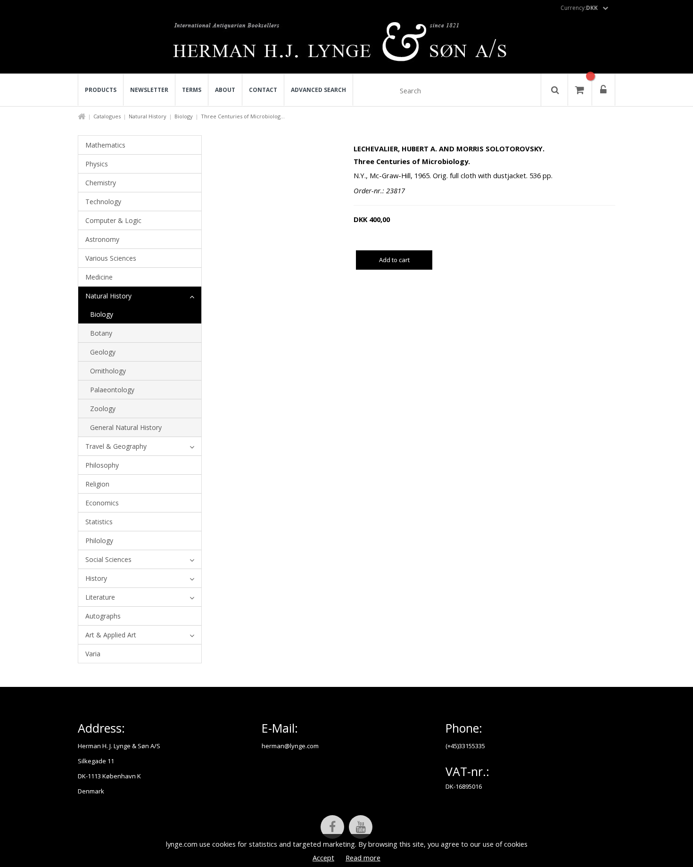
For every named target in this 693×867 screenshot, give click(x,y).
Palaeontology (112, 389)
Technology (103, 201)
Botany (101, 333)
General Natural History (126, 427)
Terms (191, 90)
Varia (92, 653)
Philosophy (102, 465)
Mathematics (105, 144)
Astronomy (102, 239)
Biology (183, 116)
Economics (102, 502)
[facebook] (332, 827)
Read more (363, 857)
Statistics (99, 521)
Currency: (579, 8)
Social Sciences (108, 559)
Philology (99, 540)
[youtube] (360, 827)
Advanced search (318, 90)
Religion (97, 483)
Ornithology (108, 370)
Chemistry (100, 182)
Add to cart (394, 260)
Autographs (103, 615)
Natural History (147, 116)
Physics (96, 163)
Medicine (99, 276)
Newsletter (149, 90)
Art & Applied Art (110, 634)
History (96, 578)
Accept (323, 857)
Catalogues (107, 116)
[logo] (346, 44)
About (225, 90)
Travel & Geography (116, 446)
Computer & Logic (113, 220)
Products (100, 90)
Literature (100, 597)
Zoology (103, 408)
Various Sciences (110, 258)
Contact (263, 90)
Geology (103, 351)
